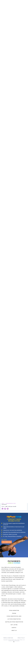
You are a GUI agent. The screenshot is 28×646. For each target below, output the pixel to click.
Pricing (14, 613)
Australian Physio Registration (14, 621)
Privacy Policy (21, 637)
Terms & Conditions (8, 637)
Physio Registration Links (14, 616)
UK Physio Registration (14, 619)
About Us (14, 630)
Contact (14, 627)
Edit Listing (14, 624)
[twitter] (14, 641)
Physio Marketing (14, 610)
